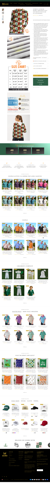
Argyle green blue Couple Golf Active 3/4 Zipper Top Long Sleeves (7, 191)
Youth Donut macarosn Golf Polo (7, 326)
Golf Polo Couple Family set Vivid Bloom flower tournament (19, 252)
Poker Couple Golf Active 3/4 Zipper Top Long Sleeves (31, 191)
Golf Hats (15, 401)
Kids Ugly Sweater (30, 311)
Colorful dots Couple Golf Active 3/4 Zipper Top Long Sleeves (43, 208)
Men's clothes (21, 3)
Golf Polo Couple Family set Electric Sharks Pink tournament (31, 235)
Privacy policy (21, 453)
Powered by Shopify (23, 479)
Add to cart (40, 75)
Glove (29, 401)
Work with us (22, 4)
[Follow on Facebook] (2, 476)
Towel (36, 401)
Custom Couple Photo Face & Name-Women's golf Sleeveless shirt (31, 252)
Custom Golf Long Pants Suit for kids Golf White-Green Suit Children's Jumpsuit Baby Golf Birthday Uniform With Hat (7, 281)
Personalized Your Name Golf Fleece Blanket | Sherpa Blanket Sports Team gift (19, 387)
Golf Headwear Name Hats (34, 413)
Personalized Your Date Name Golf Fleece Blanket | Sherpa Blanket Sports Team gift (43, 371)
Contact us (10, 455)
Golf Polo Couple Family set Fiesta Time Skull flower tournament (7, 235)
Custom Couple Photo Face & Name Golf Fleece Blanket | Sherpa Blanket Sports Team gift (7, 387)
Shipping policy (21, 455)
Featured (15, 3)
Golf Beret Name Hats (25, 428)
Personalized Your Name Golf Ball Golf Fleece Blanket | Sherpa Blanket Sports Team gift (7, 371)
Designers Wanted (29, 4)
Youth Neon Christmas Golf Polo (19, 342)
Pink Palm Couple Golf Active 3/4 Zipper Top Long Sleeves (43, 191)
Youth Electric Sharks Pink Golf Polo (19, 326)
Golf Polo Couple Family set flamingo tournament (43, 252)
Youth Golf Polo (35, 3)
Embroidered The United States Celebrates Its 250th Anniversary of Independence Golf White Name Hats (44, 414)
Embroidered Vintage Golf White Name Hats (15, 413)
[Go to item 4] (3, 19)
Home (11, 3)
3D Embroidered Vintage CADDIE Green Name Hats (6, 414)
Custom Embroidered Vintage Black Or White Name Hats (34, 429)
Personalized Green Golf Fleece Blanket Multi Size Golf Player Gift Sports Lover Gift (31, 371)
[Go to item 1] (3, 9)
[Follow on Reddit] (6, 476)
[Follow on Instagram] (4, 476)
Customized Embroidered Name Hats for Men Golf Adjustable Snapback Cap (15, 429)
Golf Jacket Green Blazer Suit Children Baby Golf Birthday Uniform (30, 298)
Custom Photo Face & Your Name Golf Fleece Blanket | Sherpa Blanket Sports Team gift (31, 387)
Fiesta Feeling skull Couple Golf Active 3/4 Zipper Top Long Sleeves (19, 208)
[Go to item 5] (3, 22)
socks (23, 401)
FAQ (9, 457)
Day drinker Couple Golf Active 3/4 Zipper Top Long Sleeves (30, 208)
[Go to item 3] (3, 15)
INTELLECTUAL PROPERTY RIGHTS (14, 465)
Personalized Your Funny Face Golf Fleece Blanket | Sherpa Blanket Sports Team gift (19, 371)
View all (25, 213)
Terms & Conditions (12, 462)
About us (10, 453)
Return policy (21, 457)
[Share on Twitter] (36, 87)
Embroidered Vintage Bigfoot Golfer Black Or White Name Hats (6, 429)
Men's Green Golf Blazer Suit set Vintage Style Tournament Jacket (7, 298)
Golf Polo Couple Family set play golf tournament (43, 235)
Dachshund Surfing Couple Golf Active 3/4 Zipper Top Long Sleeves (7, 208)
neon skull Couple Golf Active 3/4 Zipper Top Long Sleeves (19, 191)
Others (41, 3)
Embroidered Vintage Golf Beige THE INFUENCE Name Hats (25, 414)
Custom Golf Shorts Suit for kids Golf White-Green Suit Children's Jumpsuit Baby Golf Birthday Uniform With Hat (19, 281)
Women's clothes (28, 3)
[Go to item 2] (3, 13)
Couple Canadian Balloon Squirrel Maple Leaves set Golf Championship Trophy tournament (7, 252)
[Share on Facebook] (35, 87)
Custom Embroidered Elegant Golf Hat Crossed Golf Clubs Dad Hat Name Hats (44, 429)
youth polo (16, 311)
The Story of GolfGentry (12, 460)
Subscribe (40, 470)
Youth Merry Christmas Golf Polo (43, 342)
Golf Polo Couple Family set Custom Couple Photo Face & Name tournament (19, 235)
